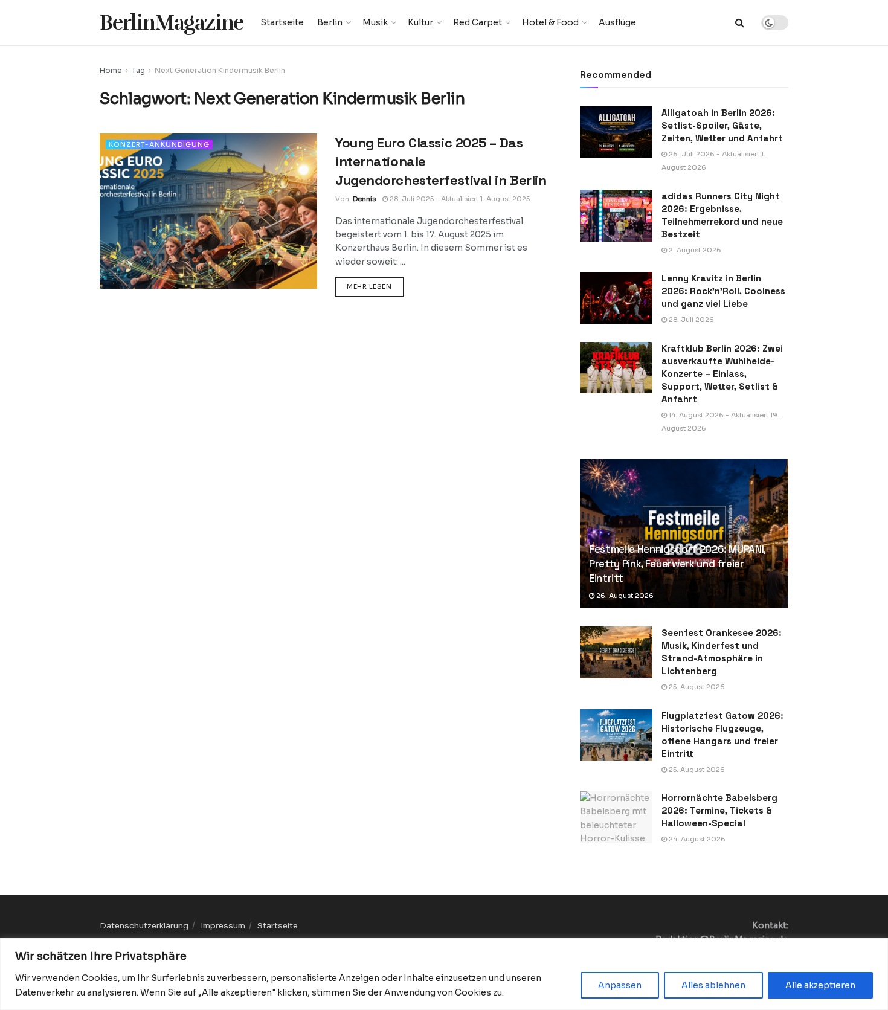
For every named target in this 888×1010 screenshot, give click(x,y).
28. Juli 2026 (690, 319)
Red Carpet (477, 22)
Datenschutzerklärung (144, 926)
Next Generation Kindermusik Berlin (220, 70)
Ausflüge (617, 22)
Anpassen (620, 985)
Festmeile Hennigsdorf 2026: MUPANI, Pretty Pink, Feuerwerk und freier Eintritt (677, 563)
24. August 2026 (696, 839)
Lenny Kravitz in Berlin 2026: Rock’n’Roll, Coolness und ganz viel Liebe (723, 290)
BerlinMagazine (171, 22)
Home (111, 70)
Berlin (330, 22)
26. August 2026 (624, 595)
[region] (444, 974)
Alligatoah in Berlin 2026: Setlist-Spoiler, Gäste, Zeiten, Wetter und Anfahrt (722, 125)
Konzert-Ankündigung (159, 144)
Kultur (420, 22)
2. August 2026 (694, 250)
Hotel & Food (550, 22)
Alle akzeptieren (820, 985)
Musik (375, 22)
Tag (138, 70)
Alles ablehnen (713, 985)
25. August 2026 (696, 687)
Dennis (364, 199)
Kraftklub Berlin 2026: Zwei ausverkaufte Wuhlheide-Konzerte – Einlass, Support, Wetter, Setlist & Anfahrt (722, 374)
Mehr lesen (375, 286)
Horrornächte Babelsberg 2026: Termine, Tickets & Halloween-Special (719, 810)
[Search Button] (739, 22)
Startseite (282, 22)
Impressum (223, 926)
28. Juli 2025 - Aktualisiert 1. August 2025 (459, 199)
